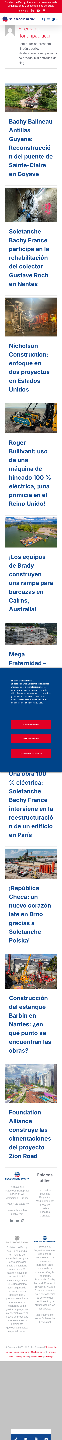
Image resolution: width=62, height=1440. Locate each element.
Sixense (39, 1290)
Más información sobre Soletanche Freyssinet (45, 1318)
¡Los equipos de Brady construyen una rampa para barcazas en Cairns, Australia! (31, 583)
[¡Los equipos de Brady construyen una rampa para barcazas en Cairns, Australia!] (31, 532)
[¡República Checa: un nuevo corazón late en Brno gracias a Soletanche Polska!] (31, 864)
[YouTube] (17, 1220)
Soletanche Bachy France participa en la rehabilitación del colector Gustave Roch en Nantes (29, 257)
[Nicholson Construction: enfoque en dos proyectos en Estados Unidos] (31, 317)
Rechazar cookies (31, 738)
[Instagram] (22, 1220)
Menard (38, 1283)
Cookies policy (38, 1352)
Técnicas (45, 1193)
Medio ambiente (45, 1201)
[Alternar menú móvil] (48, 19)
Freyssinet (39, 1286)
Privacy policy (22, 1356)
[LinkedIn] (11, 1220)
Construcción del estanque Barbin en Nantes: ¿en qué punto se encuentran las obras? (30, 1024)
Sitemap (48, 1356)
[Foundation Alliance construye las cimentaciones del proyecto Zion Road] (31, 1083)
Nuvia (50, 1286)
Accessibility (36, 1356)
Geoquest (49, 1283)
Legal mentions (21, 1352)
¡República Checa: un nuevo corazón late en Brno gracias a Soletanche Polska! (30, 914)
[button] (56, 19)
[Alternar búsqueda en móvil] (43, 19)
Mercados (45, 1190)
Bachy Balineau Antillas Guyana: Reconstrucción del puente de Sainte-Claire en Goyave (31, 147)
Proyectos (45, 1197)
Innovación (45, 1204)
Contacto (45, 1215)
